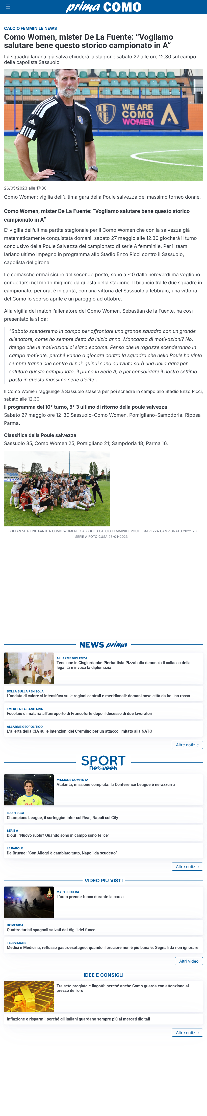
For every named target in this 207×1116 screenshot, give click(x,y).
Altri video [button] (189, 961)
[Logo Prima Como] (103, 7)
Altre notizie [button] (187, 744)
